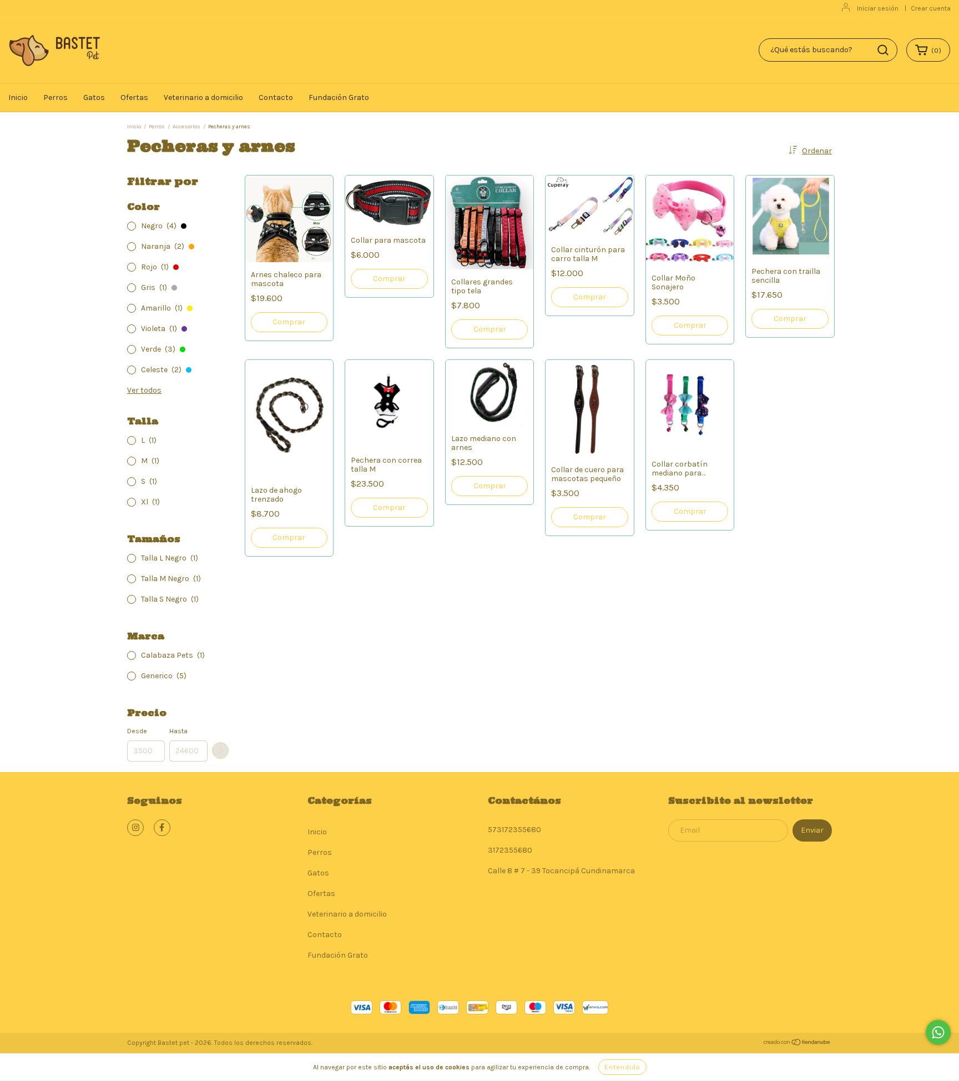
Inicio (18, 97)
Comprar (288, 322)
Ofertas (134, 97)
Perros (55, 97)
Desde (137, 731)
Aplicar (220, 750)
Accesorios (186, 126)
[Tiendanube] (797, 1044)
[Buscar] (883, 50)
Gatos (94, 97)
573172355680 (514, 829)
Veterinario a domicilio (203, 97)
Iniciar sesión (878, 8)
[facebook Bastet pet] (162, 827)
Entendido (622, 1067)
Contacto (276, 97)
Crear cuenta (931, 8)
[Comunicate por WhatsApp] (938, 1032)
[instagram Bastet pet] (135, 827)
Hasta (178, 731)
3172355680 (510, 850)
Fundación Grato (339, 97)
